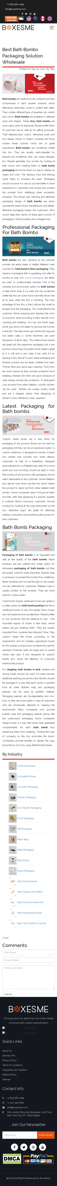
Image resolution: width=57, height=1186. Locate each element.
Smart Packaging (25, 871)
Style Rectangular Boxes (29, 913)
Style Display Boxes (27, 881)
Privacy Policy (9, 1060)
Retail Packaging (25, 850)
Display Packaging (26, 797)
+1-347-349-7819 (15, 1102)
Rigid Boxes (23, 860)
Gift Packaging (24, 829)
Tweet (5, 938)
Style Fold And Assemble (30, 902)
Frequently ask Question (14, 1070)
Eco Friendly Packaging (29, 808)
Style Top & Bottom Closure (31, 923)
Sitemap (6, 1079)
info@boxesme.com (15, 9)
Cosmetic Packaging (27, 787)
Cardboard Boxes (26, 766)
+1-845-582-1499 (15, 4)
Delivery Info (8, 1055)
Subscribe (46, 1135)
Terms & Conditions (12, 1065)
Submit (8, 994)
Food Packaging (25, 818)
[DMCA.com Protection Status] (12, 1158)
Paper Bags (23, 839)
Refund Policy (9, 1074)
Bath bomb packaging (31, 278)
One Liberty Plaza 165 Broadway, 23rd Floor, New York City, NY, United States (29, 1114)
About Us (7, 1051)
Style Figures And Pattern (30, 892)
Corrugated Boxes (26, 776)
